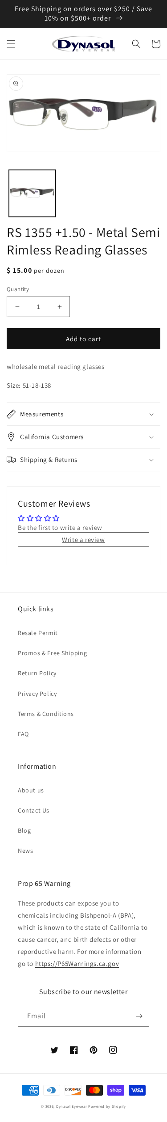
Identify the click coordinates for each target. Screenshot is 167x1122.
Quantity (18, 289)
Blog (24, 830)
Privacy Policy (37, 694)
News (25, 851)
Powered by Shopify (107, 1106)
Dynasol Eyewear (71, 1106)
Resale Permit (38, 633)
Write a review (83, 539)
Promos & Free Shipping (52, 653)
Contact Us (33, 810)
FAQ (23, 734)
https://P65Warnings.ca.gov (77, 963)
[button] (11, 44)
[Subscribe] (139, 1016)
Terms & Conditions (46, 714)
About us (31, 790)
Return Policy (37, 673)
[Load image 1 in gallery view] (32, 193)
